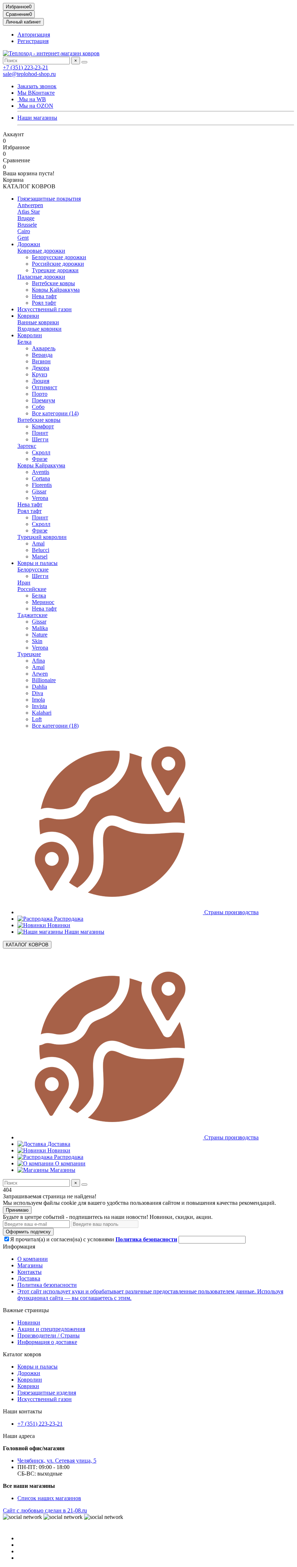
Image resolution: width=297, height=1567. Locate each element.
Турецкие (29, 654)
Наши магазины (37, 118)
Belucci (40, 550)
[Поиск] (84, 62)
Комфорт (43, 426)
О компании (69, 1163)
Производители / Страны (48, 1335)
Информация (19, 1246)
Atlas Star (28, 212)
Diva (37, 693)
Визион (41, 361)
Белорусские (33, 569)
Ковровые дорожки (41, 251)
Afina (38, 661)
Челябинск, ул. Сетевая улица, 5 (56, 1460)
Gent (23, 238)
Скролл (41, 452)
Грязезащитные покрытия (49, 199)
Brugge (25, 218)
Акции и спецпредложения (51, 1329)
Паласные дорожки (41, 277)
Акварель (43, 348)
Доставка (58, 1144)
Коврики (28, 316)
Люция (40, 381)
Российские (31, 589)
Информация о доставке (47, 1342)
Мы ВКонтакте (36, 93)
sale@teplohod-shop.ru (29, 74)
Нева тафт (44, 296)
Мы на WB (31, 99)
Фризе (39, 459)
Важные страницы (26, 1310)
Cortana (41, 478)
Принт (40, 433)
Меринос (43, 602)
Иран (23, 582)
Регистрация (33, 41)
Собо (38, 407)
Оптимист (44, 387)
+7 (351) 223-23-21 (25, 67)
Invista (39, 706)
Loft (37, 719)
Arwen (40, 674)
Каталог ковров (22, 1354)
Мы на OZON (35, 106)
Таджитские (32, 615)
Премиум (43, 400)
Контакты (29, 1272)
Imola (38, 700)
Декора (40, 368)
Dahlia (39, 687)
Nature (39, 634)
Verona (40, 498)
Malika (40, 628)
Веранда (42, 355)
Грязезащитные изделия (46, 1393)
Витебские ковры (53, 283)
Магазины (62, 1170)
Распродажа (68, 919)
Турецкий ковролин (42, 537)
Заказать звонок (37, 86)
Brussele (27, 225)
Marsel (39, 556)
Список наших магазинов (49, 1498)
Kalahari (41, 713)
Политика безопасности (47, 1285)
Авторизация (33, 34)
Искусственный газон (44, 309)
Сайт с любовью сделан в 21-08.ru (45, 1510)
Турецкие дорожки (55, 270)
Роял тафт (44, 303)
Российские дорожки (58, 264)
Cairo (23, 231)
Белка (24, 342)
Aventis (40, 472)
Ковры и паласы (37, 563)
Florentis (42, 485)
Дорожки (28, 244)
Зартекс (26, 446)
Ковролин (29, 335)
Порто (39, 394)
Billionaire (44, 680)
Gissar (39, 491)
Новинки (58, 925)
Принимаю (17, 1210)
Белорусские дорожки (59, 257)
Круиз (39, 374)
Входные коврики (39, 329)
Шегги (40, 439)
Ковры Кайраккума (56, 290)
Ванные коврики (38, 322)
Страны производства (231, 912)
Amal (38, 543)
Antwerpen (30, 205)
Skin (37, 641)
